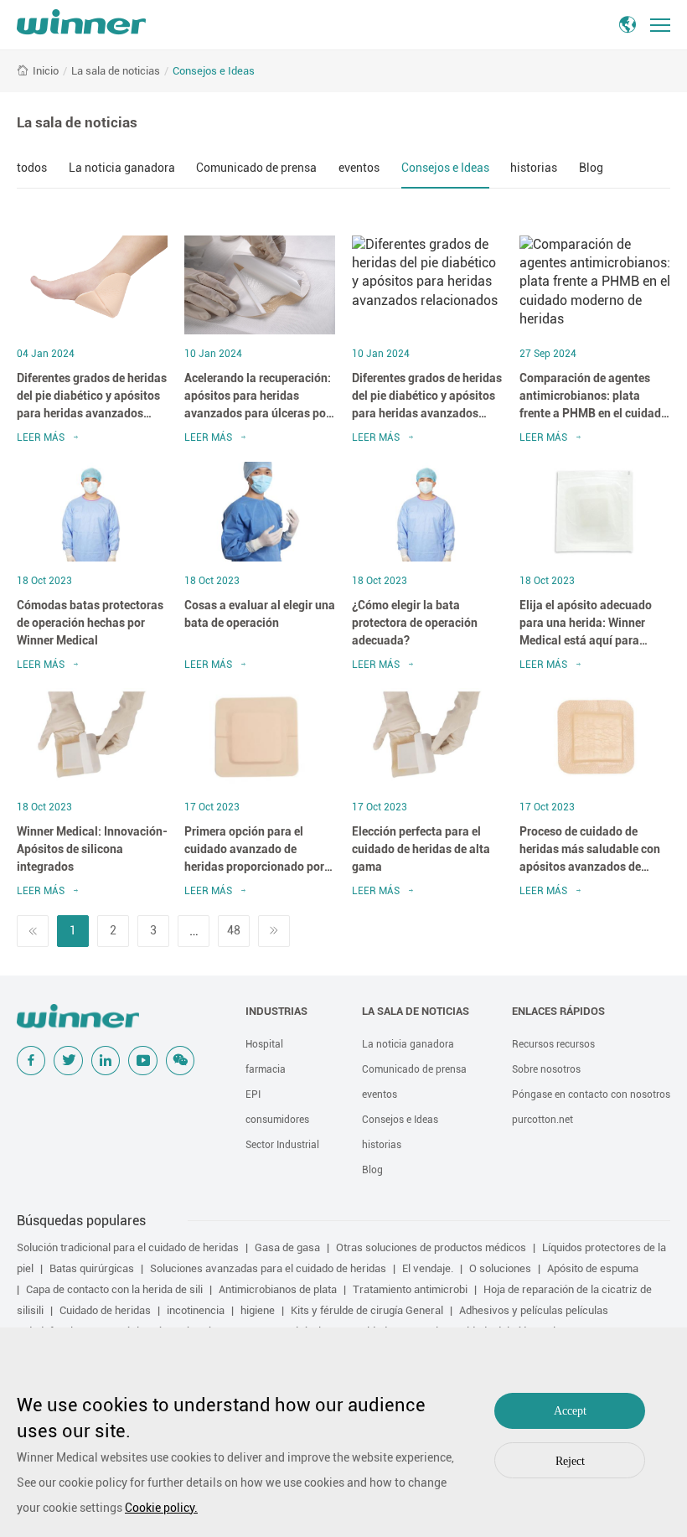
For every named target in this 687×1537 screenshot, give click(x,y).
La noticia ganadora (122, 167)
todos (32, 167)
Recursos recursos (553, 1044)
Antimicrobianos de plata (278, 1289)
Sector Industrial (282, 1145)
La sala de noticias (115, 71)
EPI (253, 1094)
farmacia (265, 1069)
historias (533, 167)
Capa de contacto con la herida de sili (114, 1289)
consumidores (277, 1120)
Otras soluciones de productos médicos (431, 1247)
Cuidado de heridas (105, 1310)
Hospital (264, 1044)
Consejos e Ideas (214, 71)
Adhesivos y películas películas (533, 1310)
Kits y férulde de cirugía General (367, 1310)
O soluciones (500, 1268)
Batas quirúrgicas (91, 1268)
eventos (359, 167)
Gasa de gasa (287, 1247)
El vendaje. (427, 1268)
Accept (570, 1411)
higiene (257, 1310)
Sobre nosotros (546, 1069)
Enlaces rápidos (558, 1011)
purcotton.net (542, 1120)
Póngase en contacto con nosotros (591, 1094)
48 (233, 930)
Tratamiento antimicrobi (410, 1289)
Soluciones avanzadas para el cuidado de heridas (268, 1268)
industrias (276, 1011)
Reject (570, 1461)
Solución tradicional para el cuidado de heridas (128, 1247)
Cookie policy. (161, 1507)
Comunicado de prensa (256, 167)
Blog (591, 167)
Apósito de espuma (592, 1268)
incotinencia (196, 1310)
